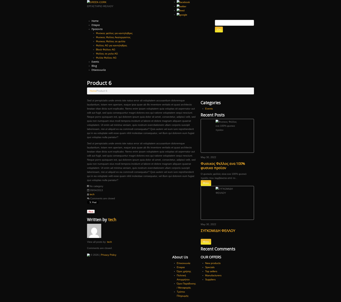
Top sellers (211, 271)
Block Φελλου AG (105, 49)
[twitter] (181, 6)
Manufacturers (213, 275)
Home (95, 21)
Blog (94, 65)
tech (92, 194)
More (206, 183)
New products (213, 263)
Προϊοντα (96, 29)
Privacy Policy (108, 254)
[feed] (181, 10)
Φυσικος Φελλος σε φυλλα (110, 41)
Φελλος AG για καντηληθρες (111, 45)
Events (95, 61)
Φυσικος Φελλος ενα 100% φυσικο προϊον (223, 165)
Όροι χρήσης (184, 271)
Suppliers (210, 279)
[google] (182, 14)
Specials (210, 267)
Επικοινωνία (98, 70)
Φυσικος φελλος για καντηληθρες (114, 33)
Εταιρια (95, 25)
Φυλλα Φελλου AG (106, 57)
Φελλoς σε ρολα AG (107, 53)
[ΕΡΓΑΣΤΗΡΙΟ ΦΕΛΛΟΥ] (88, 254)
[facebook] (183, 2)
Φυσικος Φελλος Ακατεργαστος (113, 37)
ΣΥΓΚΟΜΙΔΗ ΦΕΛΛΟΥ (218, 230)
